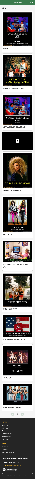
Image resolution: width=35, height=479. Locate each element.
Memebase (18, 2)
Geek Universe (6, 436)
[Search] (5, 2)
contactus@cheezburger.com (12, 465)
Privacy (20, 476)
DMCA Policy (30, 476)
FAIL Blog (5, 428)
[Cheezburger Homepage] (17, 469)
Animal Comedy (7, 434)
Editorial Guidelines (8, 452)
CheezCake (5, 439)
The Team (5, 447)
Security (25, 476)
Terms (15, 476)
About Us (4, 449)
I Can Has (5, 425)
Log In (31, 2)
